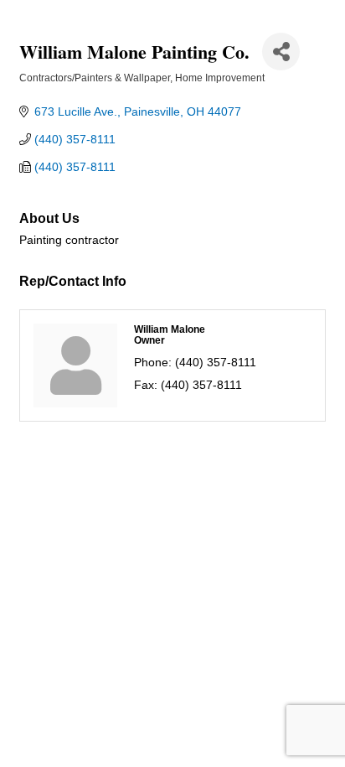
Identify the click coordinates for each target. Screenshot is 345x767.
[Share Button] (281, 51)
